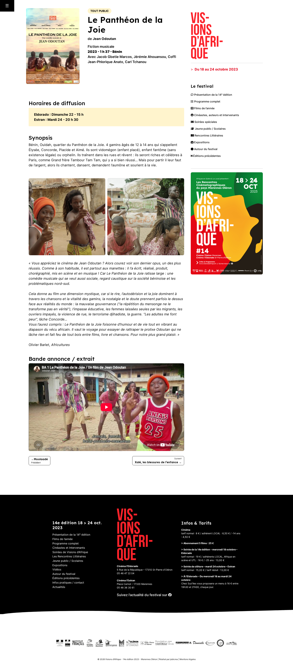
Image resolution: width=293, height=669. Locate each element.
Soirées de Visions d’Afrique (70, 552)
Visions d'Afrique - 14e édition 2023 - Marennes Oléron (131, 659)
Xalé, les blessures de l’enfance (156, 462)
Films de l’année (203, 108)
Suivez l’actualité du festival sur (142, 595)
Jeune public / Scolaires (210, 128)
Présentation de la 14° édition (212, 94)
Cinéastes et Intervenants (68, 547)
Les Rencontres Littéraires (69, 556)
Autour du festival (205, 149)
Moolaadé (41, 459)
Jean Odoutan (104, 39)
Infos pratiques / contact (68, 582)
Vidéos (56, 569)
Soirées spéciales (205, 122)
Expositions (201, 142)
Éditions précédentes (206, 156)
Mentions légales (188, 659)
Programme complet (206, 101)
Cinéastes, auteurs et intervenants (216, 115)
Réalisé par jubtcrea (168, 659)
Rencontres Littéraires (208, 135)
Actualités (58, 587)
